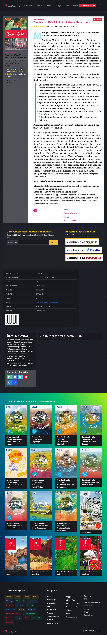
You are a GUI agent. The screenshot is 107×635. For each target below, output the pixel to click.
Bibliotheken (70, 600)
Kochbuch (19, 605)
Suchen (54, 242)
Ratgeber (98, 19)
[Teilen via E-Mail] (14, 382)
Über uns (87, 596)
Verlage (68, 610)
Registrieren (88, 615)
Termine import (71, 617)
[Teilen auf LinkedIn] (9, 382)
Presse (68, 613)
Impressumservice (53, 623)
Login (86, 612)
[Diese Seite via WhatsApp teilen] (9, 377)
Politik (21, 609)
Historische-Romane (13, 614)
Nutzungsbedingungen (92, 602)
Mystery (9, 601)
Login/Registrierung (88, 6)
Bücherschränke (72, 607)
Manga (18, 618)
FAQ (85, 599)
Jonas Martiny (70, 213)
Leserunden (51, 603)
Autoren (50, 6)
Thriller (8, 597)
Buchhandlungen (72, 603)
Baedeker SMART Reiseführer (47, 302)
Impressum (88, 606)
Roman (26, 597)
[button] (100, 5)
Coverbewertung (53, 616)
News (67, 6)
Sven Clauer (97, 631)
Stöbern (39, 6)
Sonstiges (9, 622)
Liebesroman (10, 609)
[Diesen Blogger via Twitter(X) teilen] (20, 377)
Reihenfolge (51, 599)
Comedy (9, 618)
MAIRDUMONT (70, 220)
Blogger (58, 6)
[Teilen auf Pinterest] (25, 377)
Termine (75, 6)
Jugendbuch (32, 601)
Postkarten (51, 620)
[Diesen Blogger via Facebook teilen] (14, 377)
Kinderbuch (20, 601)
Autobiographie (29, 614)
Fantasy (30, 605)
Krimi (35, 597)
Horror (18, 597)
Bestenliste (28, 6)
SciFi (26, 618)
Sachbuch (31, 609)
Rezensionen (51, 610)
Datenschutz (88, 609)
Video (49, 606)
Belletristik (36, 618)
